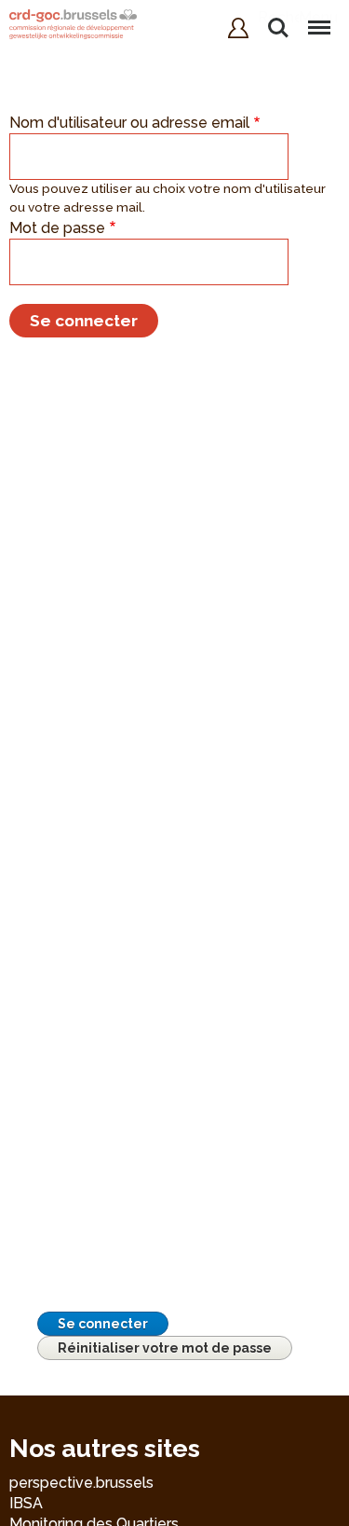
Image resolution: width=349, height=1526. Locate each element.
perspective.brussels (81, 1483)
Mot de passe (57, 228)
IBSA (26, 1503)
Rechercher (278, 17)
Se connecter (103, 1323)
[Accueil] (73, 26)
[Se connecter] (238, 28)
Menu (318, 17)
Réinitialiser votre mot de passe (165, 1347)
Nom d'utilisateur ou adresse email (129, 122)
